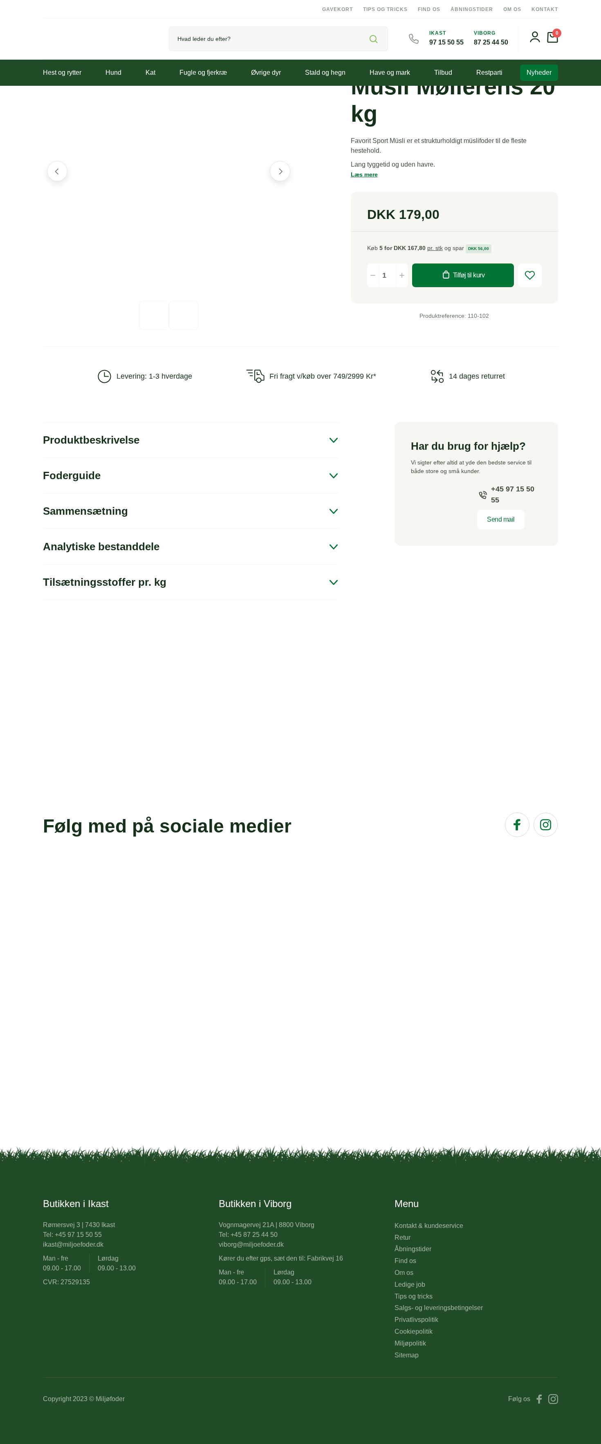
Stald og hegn (325, 72)
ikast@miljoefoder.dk (73, 1244)
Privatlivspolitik (416, 1319)
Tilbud (443, 72)
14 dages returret (477, 376)
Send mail (501, 519)
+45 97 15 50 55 (512, 494)
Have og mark (390, 72)
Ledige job (410, 1284)
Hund (113, 72)
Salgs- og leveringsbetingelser (439, 1307)
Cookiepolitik (414, 1331)
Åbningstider (472, 9)
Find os (429, 9)
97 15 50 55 (446, 42)
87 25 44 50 (491, 42)
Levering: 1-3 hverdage (154, 376)
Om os (512, 9)
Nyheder (539, 72)
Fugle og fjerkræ (203, 72)
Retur (402, 1237)
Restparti (489, 72)
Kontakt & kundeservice (429, 1225)
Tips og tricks (385, 9)
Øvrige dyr (266, 72)
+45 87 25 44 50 (254, 1234)
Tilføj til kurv (469, 275)
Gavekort (337, 9)
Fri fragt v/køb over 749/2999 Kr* (322, 376)
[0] (552, 40)
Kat (150, 72)
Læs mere (364, 174)
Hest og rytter (62, 72)
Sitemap (407, 1355)
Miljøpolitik (410, 1343)
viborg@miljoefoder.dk (251, 1244)
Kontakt (544, 9)
